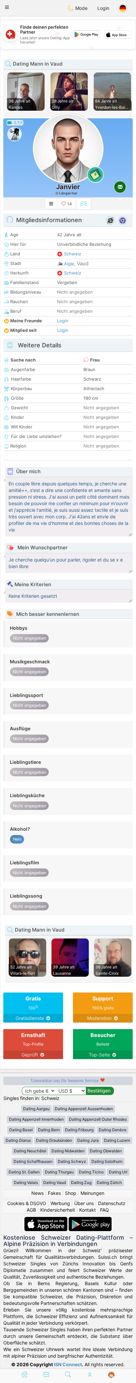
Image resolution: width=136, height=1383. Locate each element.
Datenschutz (111, 1203)
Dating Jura (88, 1140)
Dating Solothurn (106, 1161)
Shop (70, 1193)
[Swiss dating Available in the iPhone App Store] (46, 1220)
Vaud (82, 263)
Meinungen (92, 1193)
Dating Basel (21, 1129)
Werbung (60, 1203)
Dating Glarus (18, 1140)
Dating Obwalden (106, 1150)
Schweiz (72, 253)
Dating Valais (26, 1182)
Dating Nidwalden (68, 1150)
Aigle (69, 263)
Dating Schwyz (72, 1161)
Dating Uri (118, 1171)
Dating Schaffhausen (33, 1161)
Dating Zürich (109, 1182)
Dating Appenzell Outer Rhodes (98, 1119)
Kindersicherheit (57, 1210)
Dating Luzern (117, 1140)
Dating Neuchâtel (30, 1150)
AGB (31, 1210)
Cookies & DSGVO (26, 1203)
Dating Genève (112, 1129)
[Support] (111, 1375)
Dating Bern (49, 1129)
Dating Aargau (36, 1108)
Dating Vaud (54, 1182)
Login (103, 8)
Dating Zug (81, 1182)
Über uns (84, 1203)
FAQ (104, 1210)
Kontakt (87, 1210)
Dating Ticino (91, 1171)
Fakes (54, 1193)
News (37, 1193)
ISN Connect (68, 1364)
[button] (7, 7)
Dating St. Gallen (24, 1171)
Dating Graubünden (54, 1140)
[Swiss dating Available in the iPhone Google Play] (90, 1220)
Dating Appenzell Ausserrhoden (84, 1108)
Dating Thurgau (59, 1171)
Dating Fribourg (79, 1129)
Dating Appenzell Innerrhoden (36, 1119)
